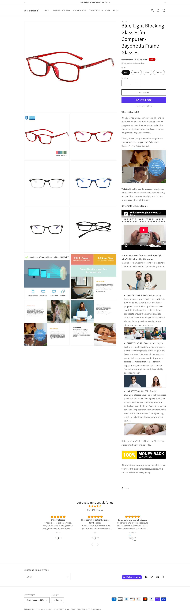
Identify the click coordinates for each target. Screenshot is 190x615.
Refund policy (58, 609)
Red (126, 72)
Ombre (159, 72)
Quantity (124, 78)
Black (136, 72)
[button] (95, 10)
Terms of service (82, 609)
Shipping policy (96, 609)
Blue (147, 72)
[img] (95, 506)
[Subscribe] (67, 577)
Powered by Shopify (44, 609)
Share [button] (126, 488)
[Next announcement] (165, 2)
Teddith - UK (33, 609)
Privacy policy (70, 609)
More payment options (144, 106)
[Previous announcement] (25, 2)
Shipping (124, 63)
